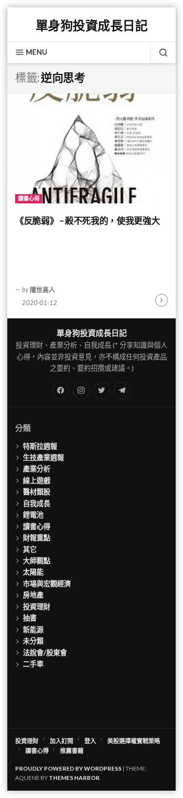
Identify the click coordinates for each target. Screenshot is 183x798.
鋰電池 (33, 514)
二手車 (33, 664)
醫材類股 (36, 492)
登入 (90, 741)
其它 (30, 549)
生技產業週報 (43, 457)
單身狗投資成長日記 (91, 25)
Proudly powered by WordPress (68, 768)
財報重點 (36, 537)
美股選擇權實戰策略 (133, 741)
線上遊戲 (36, 480)
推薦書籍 (71, 750)
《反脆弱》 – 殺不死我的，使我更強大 (87, 220)
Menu (36, 52)
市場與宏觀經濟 (47, 583)
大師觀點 (36, 560)
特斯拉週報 (40, 446)
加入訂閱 (61, 741)
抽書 (30, 618)
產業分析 (36, 469)
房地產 (33, 595)
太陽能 (33, 572)
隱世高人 (42, 289)
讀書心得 (29, 198)
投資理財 (36, 606)
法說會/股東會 (45, 652)
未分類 (33, 641)
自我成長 (36, 503)
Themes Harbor (74, 777)
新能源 (33, 629)
